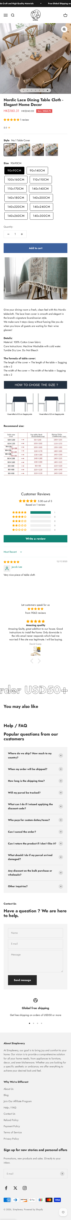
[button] (12, 120)
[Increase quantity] (21, 234)
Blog (6, 1095)
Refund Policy (11, 1120)
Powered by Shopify (33, 1209)
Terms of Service (13, 1132)
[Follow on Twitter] (15, 1188)
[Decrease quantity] (8, 234)
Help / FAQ (10, 1107)
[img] (11, 562)
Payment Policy (12, 1126)
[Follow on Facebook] (6, 1188)
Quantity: (8, 227)
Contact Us (9, 1114)
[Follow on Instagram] (24, 1188)
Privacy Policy (11, 1139)
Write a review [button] (36, 539)
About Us (8, 1089)
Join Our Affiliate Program (18, 1101)
